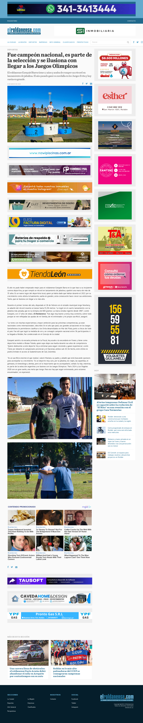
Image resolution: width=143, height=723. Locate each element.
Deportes (33, 42)
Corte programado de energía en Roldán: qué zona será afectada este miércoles (120, 430)
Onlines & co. (129, 707)
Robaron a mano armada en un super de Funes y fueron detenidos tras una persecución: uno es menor (119, 442)
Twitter (74, 703)
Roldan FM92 (12, 21)
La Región (22, 42)
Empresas (43, 42)
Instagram (75, 707)
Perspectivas (82, 42)
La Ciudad (11, 42)
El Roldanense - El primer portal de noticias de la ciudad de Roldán (24, 31)
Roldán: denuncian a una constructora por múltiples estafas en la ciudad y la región (119, 418)
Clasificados (69, 42)
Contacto (131, 21)
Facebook (75, 699)
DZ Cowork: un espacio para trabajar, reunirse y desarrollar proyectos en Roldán (119, 455)
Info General (55, 42)
